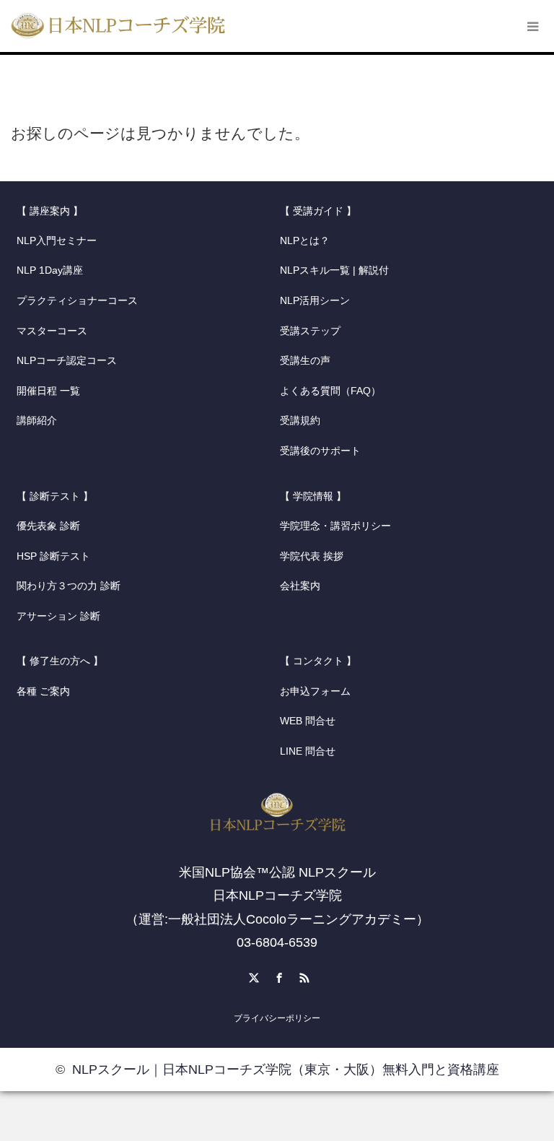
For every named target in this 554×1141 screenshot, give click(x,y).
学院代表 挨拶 (311, 556)
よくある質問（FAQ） (330, 391)
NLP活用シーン (315, 300)
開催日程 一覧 (48, 391)
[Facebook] (277, 975)
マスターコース (52, 331)
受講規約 (300, 420)
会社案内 (300, 586)
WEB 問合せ (307, 721)
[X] (252, 975)
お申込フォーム (315, 691)
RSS (302, 975)
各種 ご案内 (43, 691)
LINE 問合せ (307, 751)
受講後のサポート (320, 451)
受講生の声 (305, 360)
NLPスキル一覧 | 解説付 (334, 270)
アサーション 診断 (58, 616)
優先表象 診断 (48, 526)
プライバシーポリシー (277, 1018)
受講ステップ (310, 331)
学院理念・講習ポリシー (335, 526)
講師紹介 (37, 420)
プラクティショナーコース (77, 300)
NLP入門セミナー (57, 240)
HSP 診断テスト (53, 556)
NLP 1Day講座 (50, 270)
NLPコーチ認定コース (67, 360)
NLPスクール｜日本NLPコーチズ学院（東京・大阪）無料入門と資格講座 (285, 1069)
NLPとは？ (305, 240)
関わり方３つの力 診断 (68, 586)
